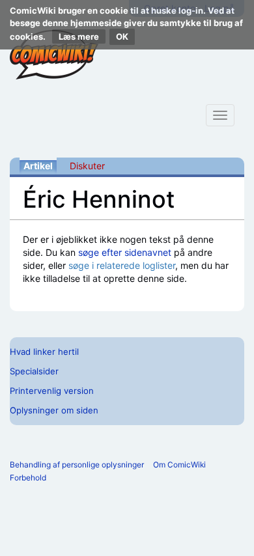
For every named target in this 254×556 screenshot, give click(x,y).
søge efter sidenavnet (124, 252)
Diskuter (87, 165)
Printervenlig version (52, 390)
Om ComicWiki (179, 464)
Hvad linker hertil (44, 351)
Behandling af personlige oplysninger (77, 464)
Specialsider (34, 371)
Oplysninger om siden (54, 410)
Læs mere (79, 36)
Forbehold (28, 477)
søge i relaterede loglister (121, 265)
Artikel (38, 165)
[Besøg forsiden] (54, 54)
